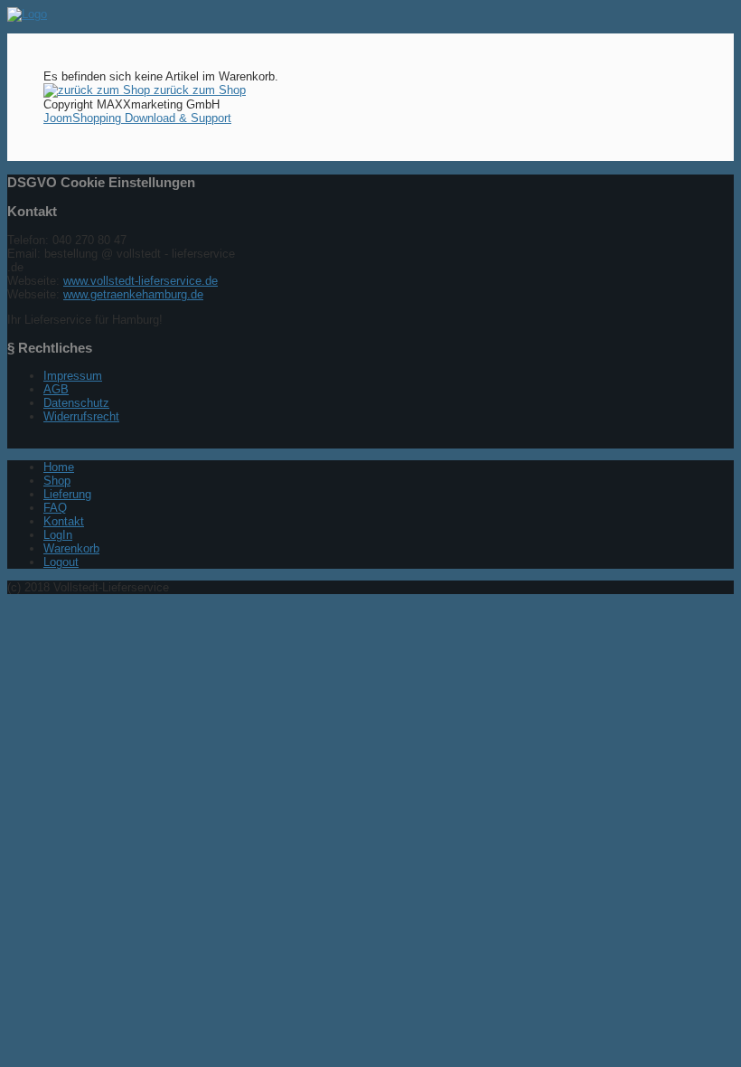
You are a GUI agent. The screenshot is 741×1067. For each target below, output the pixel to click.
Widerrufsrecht (81, 416)
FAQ (55, 508)
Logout (61, 562)
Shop (56, 480)
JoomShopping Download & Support (137, 118)
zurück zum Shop (198, 90)
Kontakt (63, 521)
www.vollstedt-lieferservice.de (140, 281)
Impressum (72, 375)
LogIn (57, 535)
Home (58, 467)
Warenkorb (71, 548)
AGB (56, 389)
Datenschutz (76, 403)
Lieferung (67, 494)
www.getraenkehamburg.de (133, 294)
